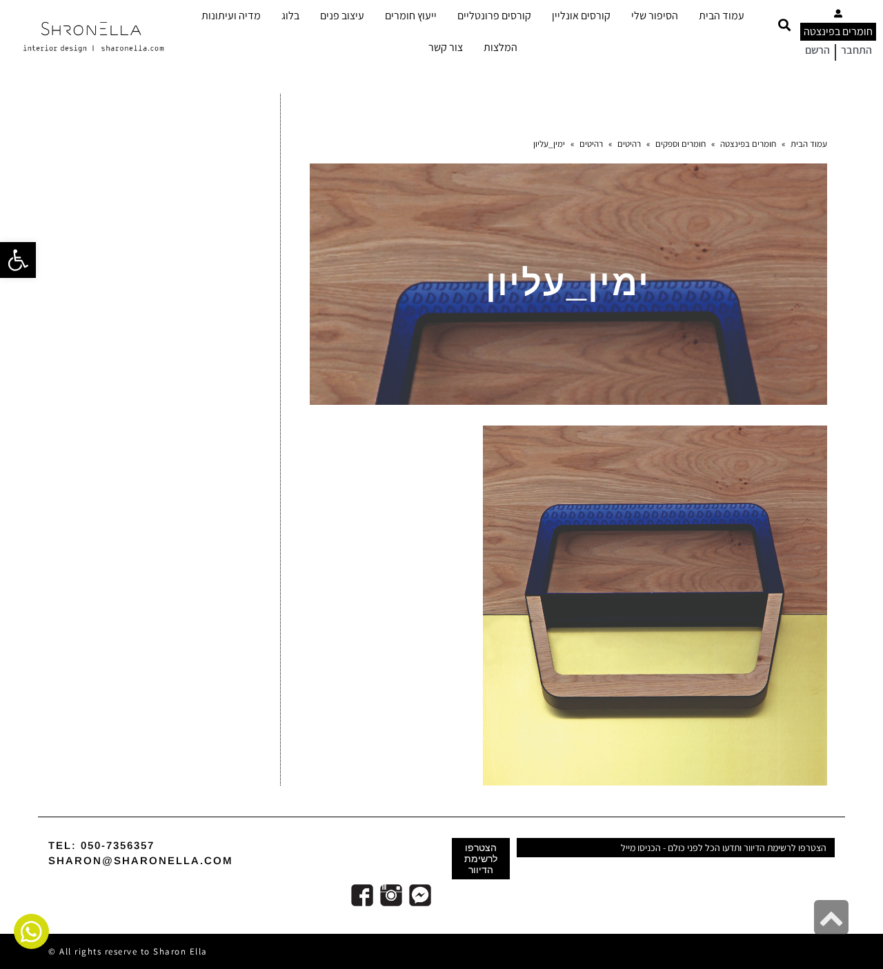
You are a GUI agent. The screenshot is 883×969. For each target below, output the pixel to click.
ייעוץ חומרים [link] (411, 15)
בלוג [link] (290, 15)
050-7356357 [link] (118, 845)
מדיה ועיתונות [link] (231, 15)
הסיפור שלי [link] (654, 15)
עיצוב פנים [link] (342, 15)
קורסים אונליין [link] (581, 15)
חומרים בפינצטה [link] (838, 31)
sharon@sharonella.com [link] (140, 860)
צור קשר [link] (445, 47)
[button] (784, 25)
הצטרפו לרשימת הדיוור (480, 858)
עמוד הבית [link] (721, 15)
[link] (18, 260)
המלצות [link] (500, 47)
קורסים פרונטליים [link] (494, 15)
